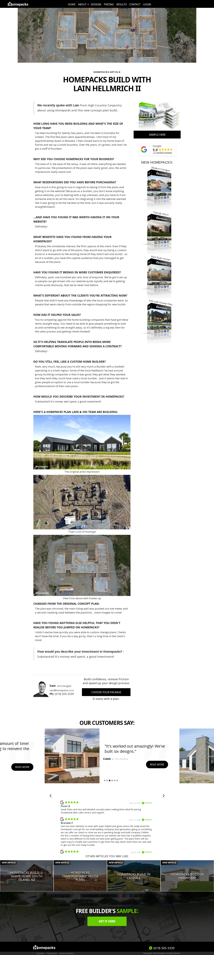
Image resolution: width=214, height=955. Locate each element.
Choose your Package (106, 692)
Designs (96, 4)
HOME (72, 4)
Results (121, 4)
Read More (22, 767)
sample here (157, 134)
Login (147, 4)
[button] (83, 4)
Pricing (109, 4)
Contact (135, 4)
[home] (18, 4)
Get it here (107, 921)
